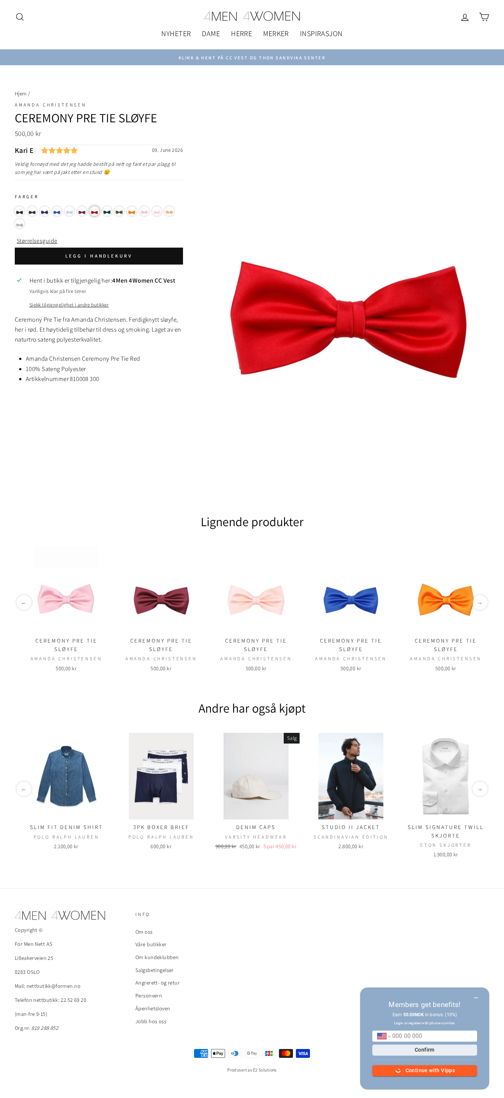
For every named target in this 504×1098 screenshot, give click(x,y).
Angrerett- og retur (157, 982)
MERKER (276, 33)
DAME (211, 33)
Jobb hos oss (150, 1021)
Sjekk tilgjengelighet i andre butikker (69, 304)
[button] (19, 211)
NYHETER (176, 33)
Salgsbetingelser (154, 969)
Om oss (144, 931)
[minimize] (476, 995)
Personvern (148, 995)
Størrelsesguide (37, 241)
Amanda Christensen (50, 105)
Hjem (21, 93)
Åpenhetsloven (152, 1008)
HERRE (241, 33)
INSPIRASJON (321, 33)
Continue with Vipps (430, 1070)
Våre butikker (151, 944)
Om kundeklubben (157, 957)
